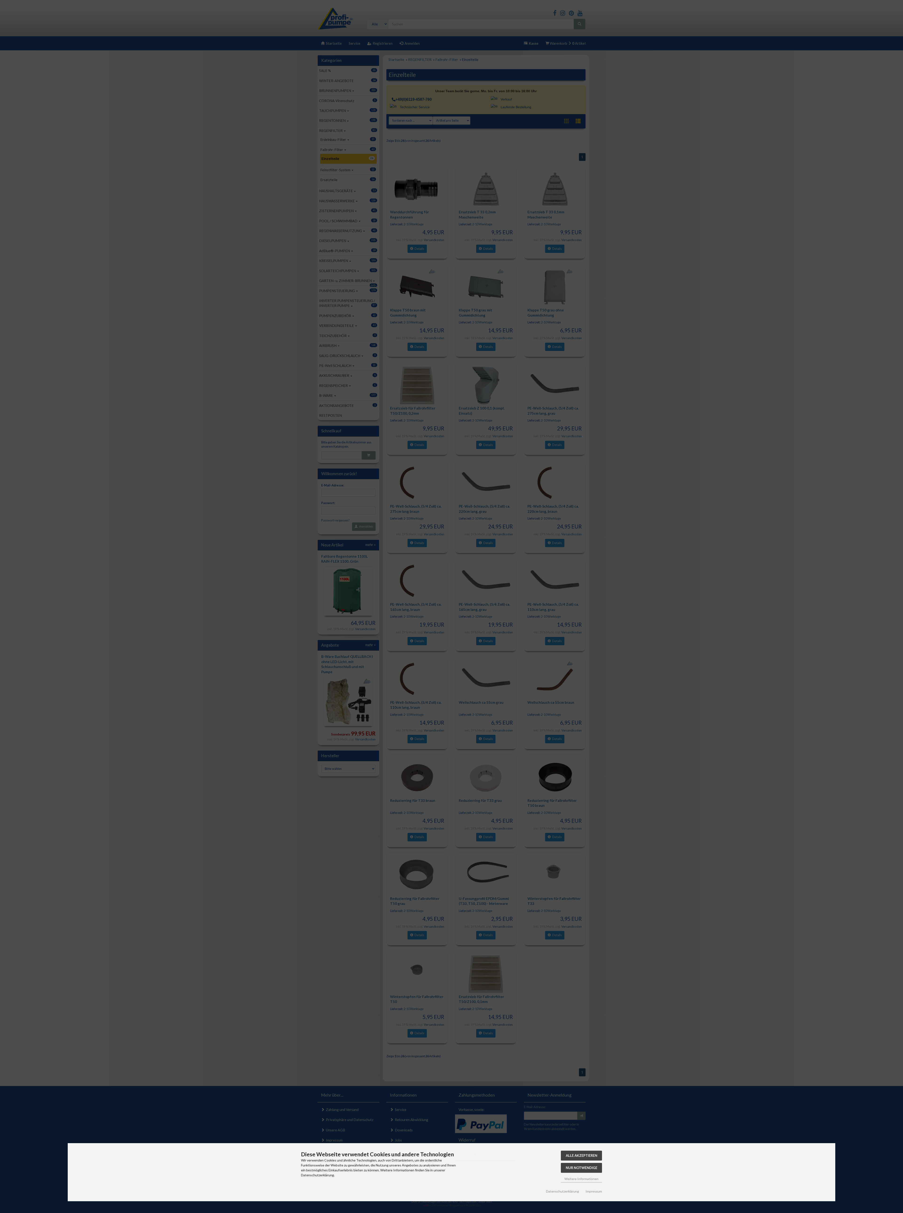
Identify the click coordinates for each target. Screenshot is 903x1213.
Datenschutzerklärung (562, 1191)
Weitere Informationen (581, 1179)
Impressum (594, 1191)
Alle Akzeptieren (581, 1155)
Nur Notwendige (581, 1168)
